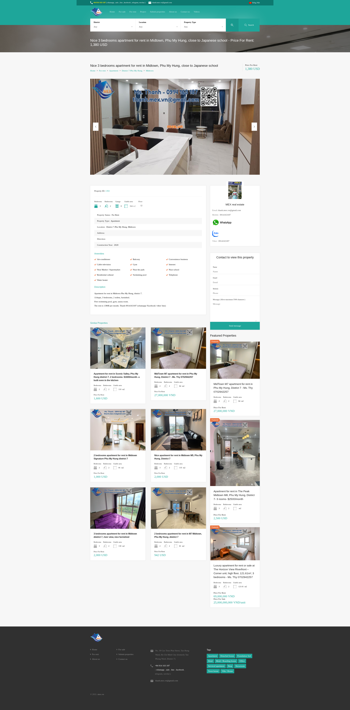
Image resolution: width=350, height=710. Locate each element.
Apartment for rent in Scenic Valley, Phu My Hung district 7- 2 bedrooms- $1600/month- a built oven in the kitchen (117, 377)
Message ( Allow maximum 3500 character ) (229, 299)
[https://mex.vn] (96, 15)
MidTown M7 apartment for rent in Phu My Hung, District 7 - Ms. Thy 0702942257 (233, 388)
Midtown (150, 71)
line (121, 3)
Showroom (240, 666)
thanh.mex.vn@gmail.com (162, 3)
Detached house (227, 656)
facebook (127, 3)
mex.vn (101, 694)
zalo (117, 3)
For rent (132, 12)
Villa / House (227, 671)
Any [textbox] (95, 27)
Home (112, 12)
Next (254, 127)
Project (143, 12)
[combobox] (112, 27)
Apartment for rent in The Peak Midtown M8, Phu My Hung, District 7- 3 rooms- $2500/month (234, 495)
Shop (230, 666)
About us (173, 12)
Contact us (185, 12)
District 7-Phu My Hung (132, 71)
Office (242, 661)
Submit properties (157, 12)
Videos (197, 12)
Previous (95, 127)
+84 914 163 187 (99, 3)
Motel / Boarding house (226, 661)
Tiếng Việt (256, 3)
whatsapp (110, 3)
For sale (122, 12)
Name (215, 267)
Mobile (215, 289)
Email (215, 278)
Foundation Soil (244, 656)
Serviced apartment (216, 666)
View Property (117, 361)
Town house (213, 671)
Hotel (210, 661)
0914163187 (225, 215)
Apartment (113, 71)
